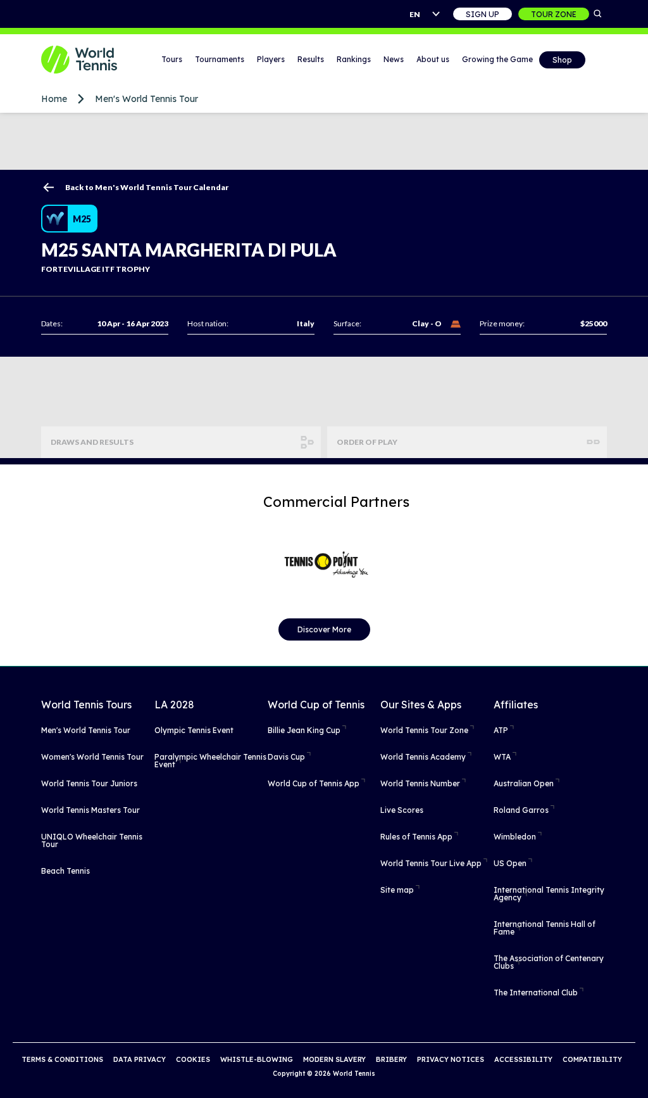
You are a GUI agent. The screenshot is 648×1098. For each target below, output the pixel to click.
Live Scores (401, 810)
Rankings (354, 59)
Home (54, 99)
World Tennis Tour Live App (431, 863)
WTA (502, 757)
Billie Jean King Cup (304, 730)
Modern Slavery (334, 1059)
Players (271, 59)
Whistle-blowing (256, 1059)
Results (310, 59)
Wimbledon (515, 836)
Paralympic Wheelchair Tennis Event (210, 760)
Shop (562, 60)
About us (432, 59)
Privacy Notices (450, 1059)
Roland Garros (521, 810)
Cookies (193, 1059)
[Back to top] (637, 1074)
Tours (171, 59)
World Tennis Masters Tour (90, 810)
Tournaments (219, 59)
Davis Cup (286, 757)
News (393, 59)
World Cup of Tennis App (313, 783)
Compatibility (592, 1059)
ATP (501, 730)
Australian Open (524, 783)
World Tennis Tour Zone (424, 730)
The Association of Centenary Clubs (549, 962)
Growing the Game (497, 59)
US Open (510, 863)
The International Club (536, 992)
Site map (397, 890)
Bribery (391, 1059)
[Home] (82, 59)
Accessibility (523, 1059)
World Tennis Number (420, 783)
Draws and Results (92, 442)
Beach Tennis (65, 871)
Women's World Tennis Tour (92, 757)
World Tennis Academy (423, 757)
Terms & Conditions (62, 1059)
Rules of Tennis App (416, 836)
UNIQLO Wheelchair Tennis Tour (91, 840)
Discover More (324, 629)
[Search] (598, 14)
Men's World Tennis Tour (146, 99)
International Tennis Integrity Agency (549, 893)
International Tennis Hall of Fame (544, 927)
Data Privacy (139, 1059)
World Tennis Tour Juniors (89, 783)
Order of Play (367, 442)
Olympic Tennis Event (194, 730)
